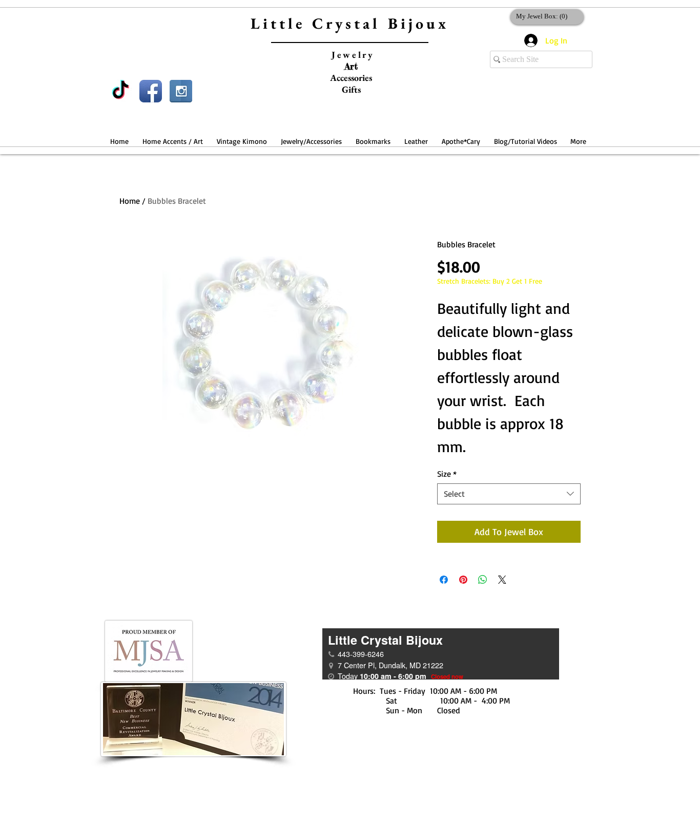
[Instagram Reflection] (181, 91)
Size (447, 474)
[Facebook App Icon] (150, 91)
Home (129, 201)
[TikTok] (120, 91)
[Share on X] (502, 580)
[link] (545, 16)
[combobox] (509, 493)
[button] (172, 136)
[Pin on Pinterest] (463, 580)
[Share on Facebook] (444, 580)
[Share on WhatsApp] (483, 580)
